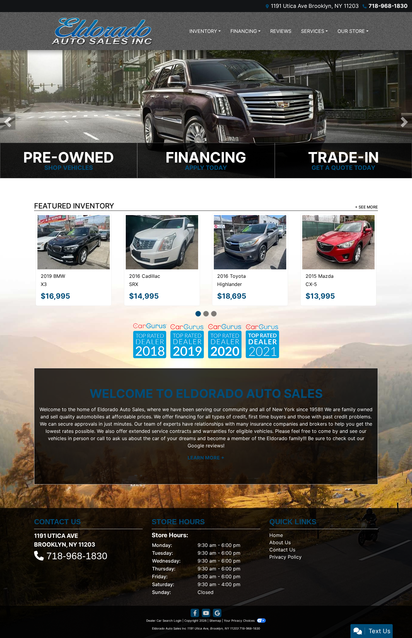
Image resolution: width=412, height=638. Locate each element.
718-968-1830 (388, 6)
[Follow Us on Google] (217, 631)
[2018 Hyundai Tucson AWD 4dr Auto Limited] (161, 273)
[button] (7, 143)
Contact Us (282, 567)
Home (276, 553)
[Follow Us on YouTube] (206, 631)
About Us (280, 560)
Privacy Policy (285, 575)
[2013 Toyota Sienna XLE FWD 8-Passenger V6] (73, 272)
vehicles (57, 456)
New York (283, 427)
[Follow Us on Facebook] (195, 631)
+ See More (366, 250)
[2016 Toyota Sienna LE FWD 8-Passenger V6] (338, 272)
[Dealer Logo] (102, 31)
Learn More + (206, 475)
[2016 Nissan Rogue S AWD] (250, 271)
